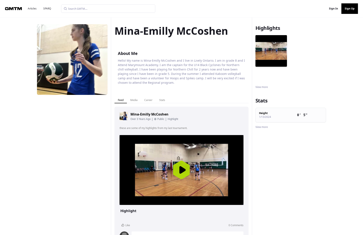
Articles (32, 8)
